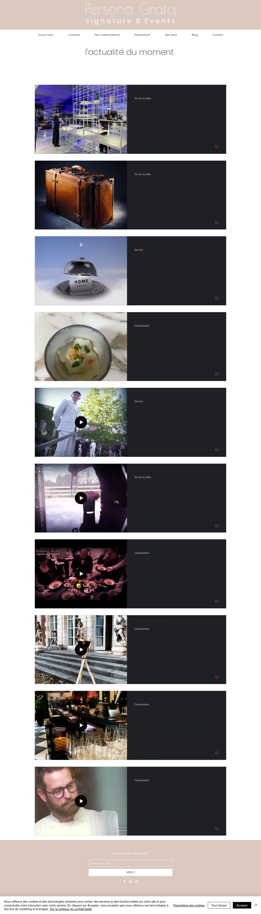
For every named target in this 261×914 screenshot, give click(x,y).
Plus (175, 72)
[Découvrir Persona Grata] (124, 881)
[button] (221, 73)
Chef (94, 72)
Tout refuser (219, 905)
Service (142, 72)
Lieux (160, 72)
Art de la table (118, 72)
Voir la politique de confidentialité (71, 909)
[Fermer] (256, 905)
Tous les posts (45, 72)
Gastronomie (73, 72)
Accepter (242, 905)
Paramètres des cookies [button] (189, 905)
